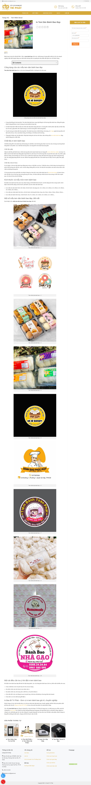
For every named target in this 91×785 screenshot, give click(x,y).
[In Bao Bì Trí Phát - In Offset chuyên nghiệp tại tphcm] (11, 6)
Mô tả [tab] (5, 52)
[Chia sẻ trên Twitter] (40, 27)
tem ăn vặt (13, 710)
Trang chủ (25, 13)
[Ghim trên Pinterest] (45, 27)
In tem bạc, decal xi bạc (58, 740)
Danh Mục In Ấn (47, 13)
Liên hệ (67, 13)
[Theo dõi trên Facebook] (84, 1)
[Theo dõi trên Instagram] (85, 1)
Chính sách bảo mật (52, 766)
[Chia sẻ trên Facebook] (37, 27)
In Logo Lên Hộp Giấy (43, 740)
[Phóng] (6, 47)
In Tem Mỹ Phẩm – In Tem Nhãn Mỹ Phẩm (27, 741)
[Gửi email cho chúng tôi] (88, 1)
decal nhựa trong (52, 172)
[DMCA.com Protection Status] (73, 764)
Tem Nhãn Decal (16, 17)
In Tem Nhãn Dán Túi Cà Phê (11, 740)
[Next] (65, 733)
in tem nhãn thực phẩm (53, 152)
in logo (52, 131)
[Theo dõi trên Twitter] (86, 1)
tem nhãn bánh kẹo (56, 135)
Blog (58, 13)
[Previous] (4, 733)
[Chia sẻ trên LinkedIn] (47, 27)
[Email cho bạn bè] (42, 27)
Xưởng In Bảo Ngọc (29, 765)
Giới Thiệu (35, 13)
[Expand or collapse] (56, 63)
